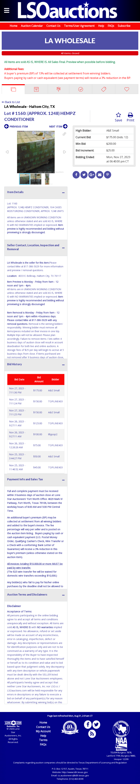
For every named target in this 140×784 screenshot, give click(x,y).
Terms (43, 740)
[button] (64, 134)
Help (101, 26)
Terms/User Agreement (79, 26)
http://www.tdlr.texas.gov (75, 772)
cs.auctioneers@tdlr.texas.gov (73, 775)
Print (130, 120)
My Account (43, 731)
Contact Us (53, 26)
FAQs (111, 26)
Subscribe (124, 26)
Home (13, 26)
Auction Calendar (32, 26)
